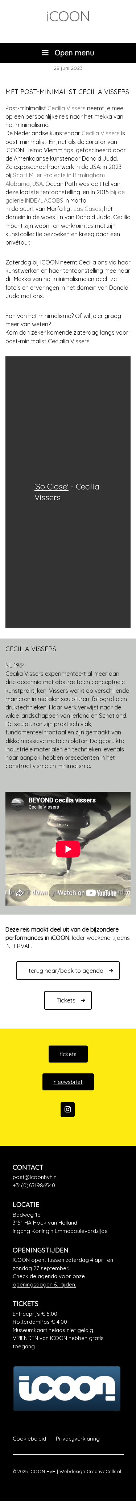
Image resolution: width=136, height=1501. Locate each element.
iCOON (68, 16)
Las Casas (88, 208)
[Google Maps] (68, 1223)
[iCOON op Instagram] (68, 1109)
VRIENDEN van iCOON (40, 1338)
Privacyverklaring (78, 1438)
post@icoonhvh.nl (35, 1177)
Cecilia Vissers (67, 108)
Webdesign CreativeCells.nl (90, 1471)
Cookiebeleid (29, 1438)
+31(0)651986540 (34, 1185)
